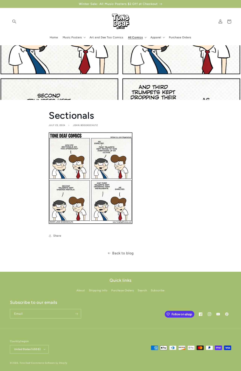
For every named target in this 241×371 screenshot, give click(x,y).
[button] (14, 21)
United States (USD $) (27, 349)
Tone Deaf (25, 363)
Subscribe (158, 290)
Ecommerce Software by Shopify (49, 363)
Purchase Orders (122, 290)
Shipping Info (98, 290)
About (80, 290)
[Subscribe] (76, 313)
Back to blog (123, 253)
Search (142, 290)
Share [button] (57, 235)
